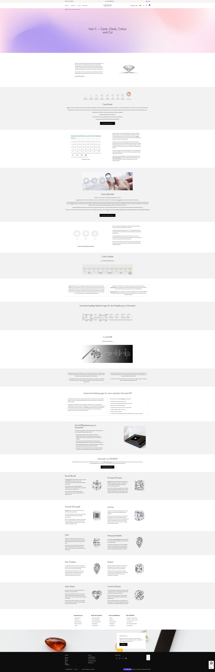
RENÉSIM (66, 9)
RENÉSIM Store (91, 662)
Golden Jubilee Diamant (96, 621)
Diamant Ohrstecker (78, 623)
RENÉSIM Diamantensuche (108, 461)
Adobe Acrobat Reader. (116, 157)
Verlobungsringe (78, 617)
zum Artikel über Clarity (107, 215)
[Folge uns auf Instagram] (119, 658)
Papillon (111, 617)
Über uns (66, 657)
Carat (76, 76)
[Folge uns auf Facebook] (116, 658)
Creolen (76, 625)
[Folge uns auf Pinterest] (122, 658)
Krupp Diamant (95, 623)
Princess (109, 481)
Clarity (78, 76)
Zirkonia (72, 203)
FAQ (65, 661)
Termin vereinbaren (69, 1)
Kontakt (148, 1)
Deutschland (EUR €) (69, 669)
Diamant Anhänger (78, 621)
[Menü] (213, 661)
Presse (66, 658)
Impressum (134, 669)
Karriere (66, 660)
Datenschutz (139, 669)
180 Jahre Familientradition (132, 623)
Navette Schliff (117, 539)
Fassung (137, 136)
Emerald (66, 510)
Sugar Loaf (112, 619)
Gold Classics (112, 623)
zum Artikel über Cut (108, 341)
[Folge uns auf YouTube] (125, 658)
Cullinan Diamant (95, 625)
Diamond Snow (112, 625)
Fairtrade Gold (129, 621)
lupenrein (119, 199)
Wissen (66, 663)
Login (146, 5)
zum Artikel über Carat (107, 123)
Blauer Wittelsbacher (96, 619)
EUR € (136, 5)
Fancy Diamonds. (113, 287)
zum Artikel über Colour (107, 260)
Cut (84, 76)
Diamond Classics (113, 621)
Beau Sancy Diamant (96, 617)
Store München (130, 625)
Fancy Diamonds (113, 291)
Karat (68, 107)
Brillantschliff (69, 479)
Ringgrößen (67, 664)
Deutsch (140, 5)
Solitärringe (77, 619)
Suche (143, 5)
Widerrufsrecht (145, 669)
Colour (81, 76)
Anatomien (123, 398)
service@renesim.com (92, 660)
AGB (149, 669)
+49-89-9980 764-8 (110, 1)
